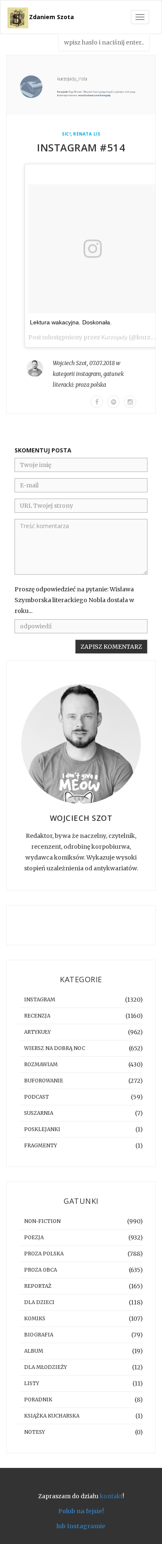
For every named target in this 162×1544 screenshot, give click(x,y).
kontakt (111, 1496)
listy (31, 1383)
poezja (34, 1237)
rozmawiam (41, 1064)
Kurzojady (114, 337)
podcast (36, 1097)
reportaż (38, 1286)
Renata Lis (86, 134)
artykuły (37, 1032)
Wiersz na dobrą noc (54, 1048)
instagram (88, 374)
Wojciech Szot (70, 363)
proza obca (40, 1270)
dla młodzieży (45, 1367)
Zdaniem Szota (51, 17)
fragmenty (40, 1145)
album (33, 1351)
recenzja (37, 1016)
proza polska (91, 384)
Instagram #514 (81, 147)
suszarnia (38, 1113)
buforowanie (43, 1080)
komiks (34, 1318)
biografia (38, 1335)
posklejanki (42, 1129)
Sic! (66, 134)
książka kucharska (51, 1416)
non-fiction (42, 1221)
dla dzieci (39, 1302)
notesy (34, 1432)
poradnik (38, 1399)
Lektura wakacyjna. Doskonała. (71, 322)
